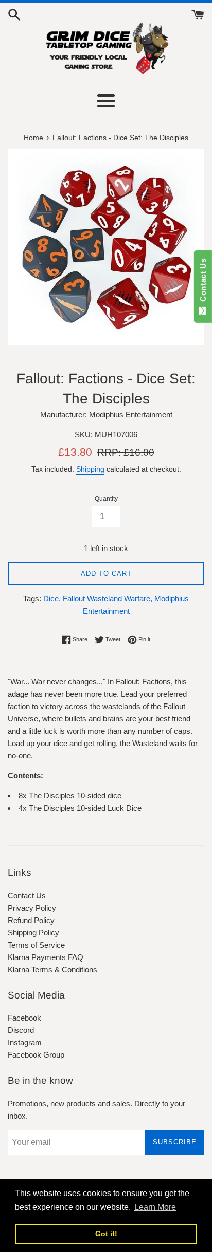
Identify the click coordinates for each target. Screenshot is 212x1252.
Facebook (24, 1017)
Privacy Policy (32, 908)
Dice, (52, 598)
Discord (21, 1030)
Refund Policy (31, 920)
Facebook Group (36, 1054)
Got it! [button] (106, 1233)
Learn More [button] (155, 1207)
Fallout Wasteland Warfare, (107, 598)
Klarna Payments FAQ (45, 957)
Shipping (90, 469)
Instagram (25, 1042)
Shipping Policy (33, 932)
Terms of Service (36, 945)
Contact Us (27, 895)
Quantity (106, 498)
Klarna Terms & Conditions (52, 969)
